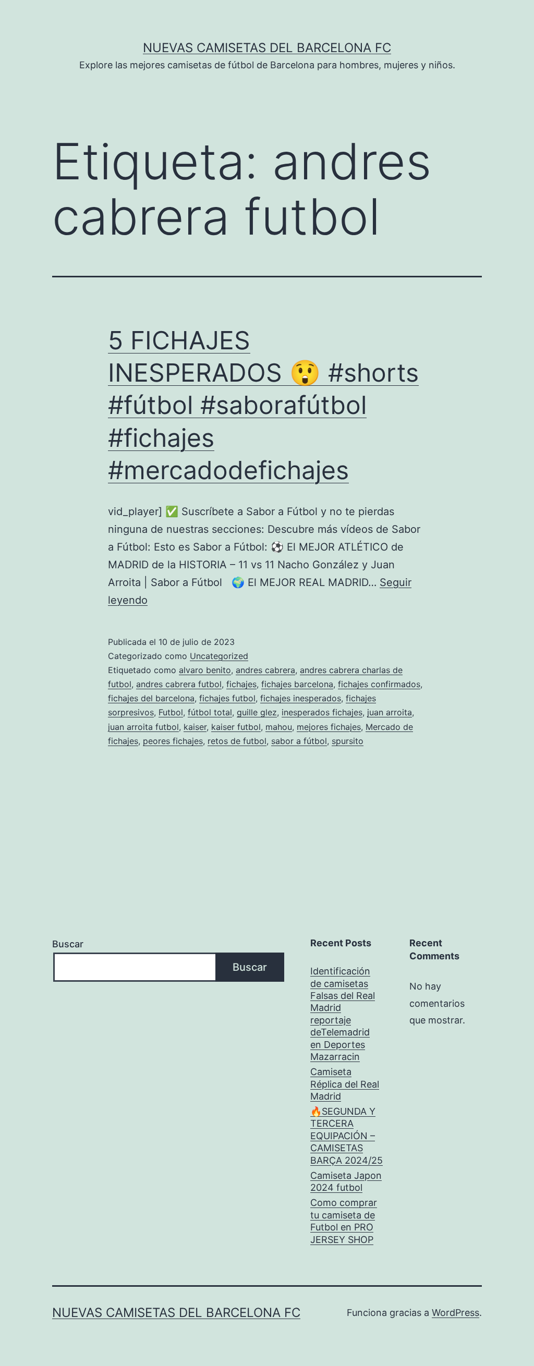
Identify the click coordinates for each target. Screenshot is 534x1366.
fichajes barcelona (297, 684)
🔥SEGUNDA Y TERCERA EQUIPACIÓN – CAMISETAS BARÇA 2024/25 (346, 1136)
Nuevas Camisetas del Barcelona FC (267, 47)
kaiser (195, 727)
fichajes (241, 684)
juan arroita (389, 712)
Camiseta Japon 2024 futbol (346, 1181)
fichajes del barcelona (151, 698)
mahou (278, 727)
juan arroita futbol (143, 727)
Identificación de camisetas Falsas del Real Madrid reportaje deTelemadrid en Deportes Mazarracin (342, 1014)
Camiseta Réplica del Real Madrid (344, 1084)
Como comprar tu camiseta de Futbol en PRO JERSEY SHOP (343, 1221)
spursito (347, 741)
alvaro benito (205, 670)
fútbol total (210, 712)
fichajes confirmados (379, 684)
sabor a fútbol (299, 741)
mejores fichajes (329, 727)
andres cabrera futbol (179, 684)
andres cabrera (265, 670)
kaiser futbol (236, 727)
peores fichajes (173, 741)
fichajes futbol (227, 698)
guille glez (257, 712)
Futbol (171, 712)
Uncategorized (219, 656)
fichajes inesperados (300, 698)
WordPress (455, 1312)
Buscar (67, 943)
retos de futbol (237, 741)
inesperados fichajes (322, 712)
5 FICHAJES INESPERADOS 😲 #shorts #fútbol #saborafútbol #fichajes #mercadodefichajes (263, 405)
